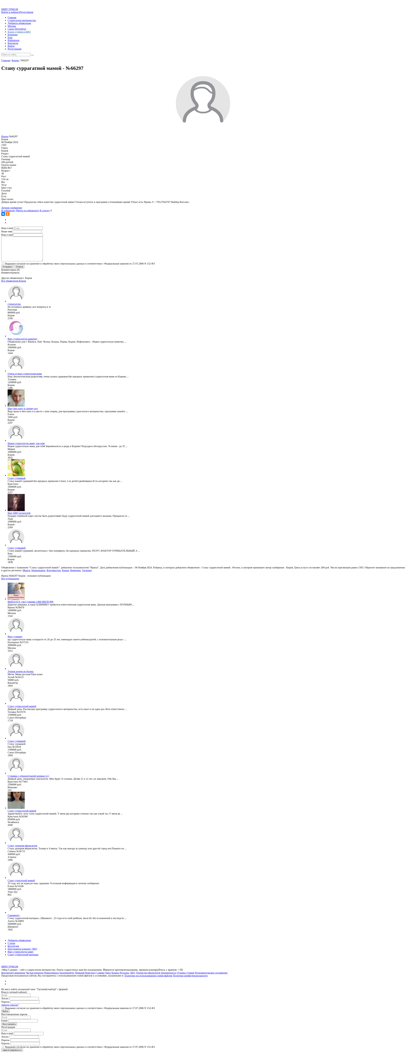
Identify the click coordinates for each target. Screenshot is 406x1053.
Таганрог (87, 570)
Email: (4, 1020)
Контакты (13, 43)
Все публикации (10, 578)
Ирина (4, 136)
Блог (10, 37)
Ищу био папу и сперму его (23, 408)
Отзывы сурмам (185, 972)
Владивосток (54, 570)
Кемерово (75, 570)
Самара (100, 972)
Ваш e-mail (7, 228)
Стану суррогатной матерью (23, 954)
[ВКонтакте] (3, 214)
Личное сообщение (11, 207)
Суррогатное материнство (22, 20)
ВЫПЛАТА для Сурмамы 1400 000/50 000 (30, 601)
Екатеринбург (67, 972)
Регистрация (26, 12)
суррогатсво (14, 304)
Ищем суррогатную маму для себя (26, 443)
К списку (45, 210)
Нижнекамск (38, 570)
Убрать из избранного (27, 210)
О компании (18, 972)
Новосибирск (51, 972)
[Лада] (16, 510)
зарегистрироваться (12, 1050)
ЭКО (132, 972)
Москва (12, 26)
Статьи (11, 943)
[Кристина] (16, 475)
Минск (26, 570)
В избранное (8, 210)
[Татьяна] (16, 370)
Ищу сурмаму (15, 636)
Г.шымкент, (14, 915)
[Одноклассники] (8, 214)
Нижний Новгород (85, 972)
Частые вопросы (35, 972)
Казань (115, 972)
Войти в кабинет (10, 12)
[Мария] (16, 440)
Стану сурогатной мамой (21, 880)
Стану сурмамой (17, 478)
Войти (11, 46)
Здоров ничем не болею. (21, 671)
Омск (108, 972)
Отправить (8, 267)
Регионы (124, 972)
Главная (12, 17)
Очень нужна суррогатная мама (25, 373)
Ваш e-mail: (7, 1033)
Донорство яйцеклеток (148, 972)
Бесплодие (13, 946)
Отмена (19, 267)
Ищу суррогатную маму (21, 951)
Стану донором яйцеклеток (22, 845)
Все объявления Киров (13, 281)
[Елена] (16, 405)
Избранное (13, 40)
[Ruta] (16, 545)
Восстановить (9, 1024)
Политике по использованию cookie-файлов (148, 975)
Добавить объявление (19, 23)
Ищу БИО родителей (19, 513)
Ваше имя (6, 231)
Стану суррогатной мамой (22, 706)
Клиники (13, 34)
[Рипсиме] (16, 301)
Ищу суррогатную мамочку (22, 338)
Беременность (168, 972)
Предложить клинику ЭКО (22, 949)
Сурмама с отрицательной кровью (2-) (28, 776)
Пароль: (5, 1001)
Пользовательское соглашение (211, 972)
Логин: (5, 998)
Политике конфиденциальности (190, 975)
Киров (65, 570)
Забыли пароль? (10, 1005)
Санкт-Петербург (17, 29)
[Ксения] (16, 336)
